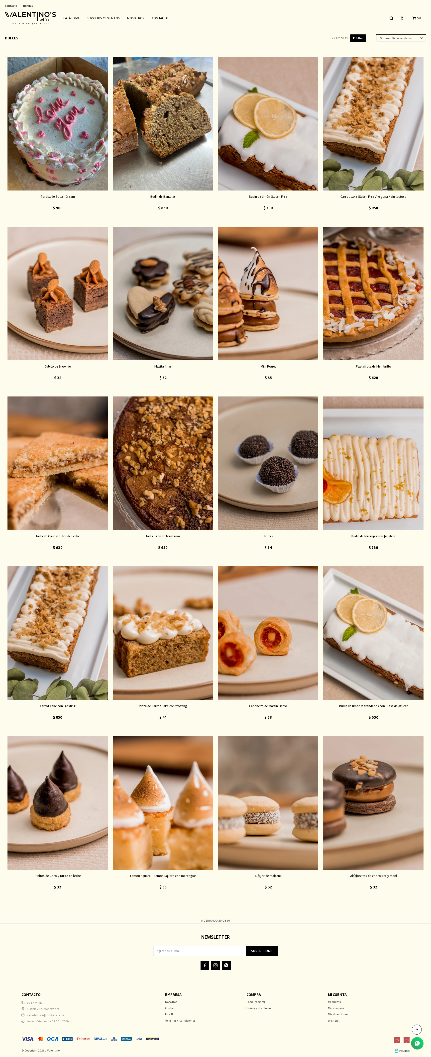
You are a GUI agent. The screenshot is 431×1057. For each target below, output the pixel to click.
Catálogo (71, 18)
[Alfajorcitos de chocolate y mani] (373, 803)
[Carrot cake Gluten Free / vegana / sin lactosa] (373, 124)
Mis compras (336, 1008)
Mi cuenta (334, 1002)
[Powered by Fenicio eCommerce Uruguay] (402, 1051)
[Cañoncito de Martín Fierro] (268, 633)
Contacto (160, 18)
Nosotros (135, 18)
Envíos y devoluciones (260, 1008)
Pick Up (170, 1014)
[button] (391, 18)
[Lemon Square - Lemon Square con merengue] (163, 803)
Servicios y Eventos (103, 18)
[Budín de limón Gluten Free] (268, 124)
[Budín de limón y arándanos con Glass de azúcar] (373, 633)
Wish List (333, 1021)
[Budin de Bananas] (163, 124)
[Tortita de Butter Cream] (57, 124)
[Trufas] (268, 463)
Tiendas (28, 6)
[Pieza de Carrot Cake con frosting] (163, 633)
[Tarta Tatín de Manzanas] (163, 463)
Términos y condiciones (180, 1021)
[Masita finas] (163, 293)
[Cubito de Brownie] (57, 293)
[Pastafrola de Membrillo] (373, 293)
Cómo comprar (255, 1002)
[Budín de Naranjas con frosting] (373, 463)
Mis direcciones (338, 1014)
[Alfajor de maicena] (268, 803)
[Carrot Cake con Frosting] (57, 633)
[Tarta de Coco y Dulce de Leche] (57, 463)
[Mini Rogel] (268, 293)
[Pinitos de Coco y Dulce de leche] (57, 803)
